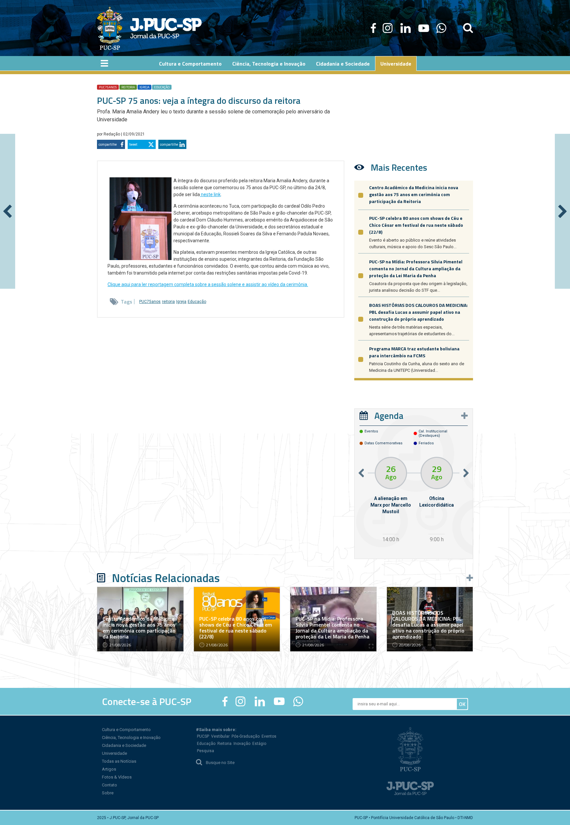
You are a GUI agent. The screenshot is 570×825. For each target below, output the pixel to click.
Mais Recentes (399, 167)
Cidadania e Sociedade (124, 745)
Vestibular (220, 736)
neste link (210, 194)
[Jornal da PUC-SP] (149, 28)
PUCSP (203, 736)
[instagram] (388, 28)
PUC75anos (108, 87)
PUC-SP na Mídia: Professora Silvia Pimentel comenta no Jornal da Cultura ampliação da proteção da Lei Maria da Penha (415, 268)
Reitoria (224, 743)
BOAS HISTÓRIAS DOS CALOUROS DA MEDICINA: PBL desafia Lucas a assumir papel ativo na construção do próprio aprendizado (418, 312)
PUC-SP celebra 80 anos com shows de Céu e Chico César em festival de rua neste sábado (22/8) (416, 225)
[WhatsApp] (441, 28)
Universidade (114, 753)
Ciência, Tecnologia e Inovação (131, 737)
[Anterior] (7, 211)
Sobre (107, 792)
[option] (391, 500)
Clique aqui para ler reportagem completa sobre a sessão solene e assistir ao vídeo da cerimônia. (208, 284)
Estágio (259, 743)
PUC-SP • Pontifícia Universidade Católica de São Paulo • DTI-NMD (414, 817)
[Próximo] (562, 211)
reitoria (128, 87)
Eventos (269, 736)
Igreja (144, 87)
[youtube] (423, 28)
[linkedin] (405, 28)
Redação (112, 134)
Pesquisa (205, 751)
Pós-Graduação (246, 736)
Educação (162, 87)
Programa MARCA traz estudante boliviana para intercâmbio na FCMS (414, 352)
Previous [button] (361, 473)
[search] (468, 28)
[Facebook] (373, 28)
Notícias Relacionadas (166, 578)
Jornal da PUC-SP (166, 28)
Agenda (388, 415)
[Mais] (464, 415)
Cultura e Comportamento (126, 729)
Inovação (242, 743)
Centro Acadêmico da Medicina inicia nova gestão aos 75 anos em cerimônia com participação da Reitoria (413, 194)
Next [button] (466, 473)
